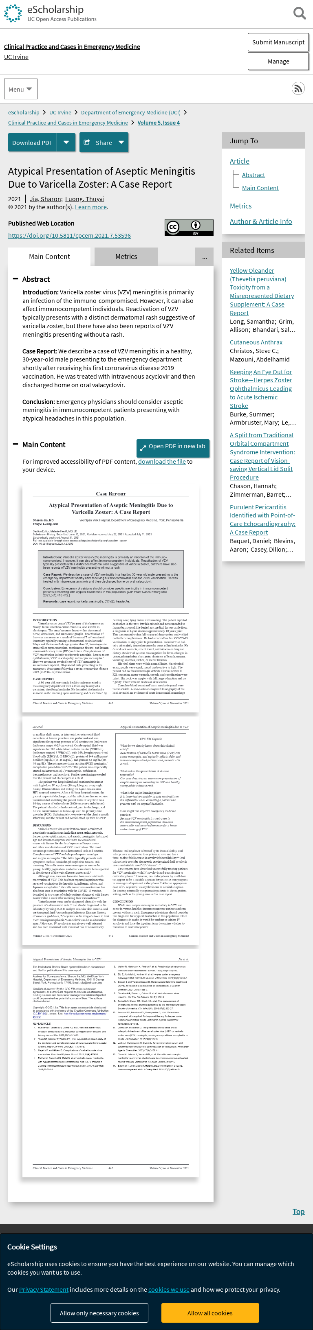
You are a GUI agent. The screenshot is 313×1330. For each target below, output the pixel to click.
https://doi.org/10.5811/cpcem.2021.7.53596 (69, 235)
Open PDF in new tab (177, 446)
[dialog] (156, 1282)
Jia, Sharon (45, 199)
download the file (162, 461)
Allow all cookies (210, 1313)
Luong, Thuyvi (84, 199)
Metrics (241, 206)
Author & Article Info (261, 221)
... (204, 256)
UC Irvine (16, 57)
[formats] (66, 142)
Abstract (36, 279)
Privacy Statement (43, 1289)
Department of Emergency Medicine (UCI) (131, 112)
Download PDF (32, 142)
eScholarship (24, 112)
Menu (16, 89)
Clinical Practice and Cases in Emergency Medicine (68, 122)
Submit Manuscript (278, 42)
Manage (268, 61)
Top (299, 1211)
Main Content (43, 444)
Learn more (91, 207)
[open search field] (300, 13)
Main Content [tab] (49, 256)
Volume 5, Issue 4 (159, 122)
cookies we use (169, 1289)
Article (239, 161)
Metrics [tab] (126, 256)
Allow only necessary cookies (99, 1313)
